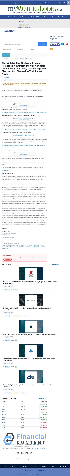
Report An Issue (63, 466)
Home (4, 466)
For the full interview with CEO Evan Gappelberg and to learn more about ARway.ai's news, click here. (24, 129)
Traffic (33, 17)
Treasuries (30, 58)
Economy (16, 392)
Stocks (15, 55)
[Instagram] (31, 453)
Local (4, 17)
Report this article (7, 259)
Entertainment (45, 3)
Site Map (34, 466)
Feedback (24, 466)
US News (15, 17)
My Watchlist (20, 49)
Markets (6, 55)
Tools (29, 55)
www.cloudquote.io (37, 444)
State (9, 17)
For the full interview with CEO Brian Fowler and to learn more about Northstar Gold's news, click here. (24, 112)
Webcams (39, 17)
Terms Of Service (41, 448)
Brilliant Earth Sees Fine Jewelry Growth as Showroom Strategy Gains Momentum (27, 309)
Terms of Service (30, 470)
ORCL (3, 425)
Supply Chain (17, 315)
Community (29, 3)
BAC (3, 412)
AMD (3, 409)
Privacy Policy (29, 448)
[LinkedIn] (27, 453)
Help (52, 466)
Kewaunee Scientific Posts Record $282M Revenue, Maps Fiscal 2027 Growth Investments (30, 283)
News (6, 3)
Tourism (65, 17)
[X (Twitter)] (18, 453)
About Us (13, 466)
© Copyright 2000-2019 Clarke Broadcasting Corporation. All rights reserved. (35, 474)
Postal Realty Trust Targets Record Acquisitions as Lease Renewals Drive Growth (28, 386)
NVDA (3, 422)
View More (55, 264)
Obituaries (47, 17)
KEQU (16, 289)
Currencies (16, 58)
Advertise (43, 466)
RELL (16, 366)
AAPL (3, 406)
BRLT (26, 315)
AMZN (4, 404)
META (3, 417)
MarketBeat (7, 289)
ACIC (16, 340)
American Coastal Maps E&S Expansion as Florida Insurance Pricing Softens (30, 334)
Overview (6, 58)
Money (27, 17)
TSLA (3, 428)
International (23, 58)
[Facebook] (22, 453)
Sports (16, 3)
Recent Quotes (7, 49)
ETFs (22, 55)
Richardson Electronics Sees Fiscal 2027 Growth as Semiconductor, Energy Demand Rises (29, 359)
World (22, 17)
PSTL (25, 392)
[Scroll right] (68, 3)
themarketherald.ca (6, 234)
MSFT (3, 420)
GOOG (4, 414)
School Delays (56, 17)
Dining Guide (61, 3)
